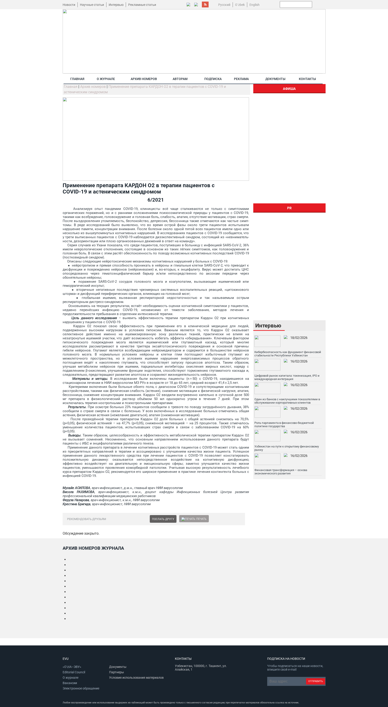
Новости (69, 5)
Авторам (180, 79)
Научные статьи (92, 5)
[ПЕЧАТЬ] (188, 518)
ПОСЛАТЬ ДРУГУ (163, 519)
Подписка (213, 79)
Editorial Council (74, 672)
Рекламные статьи (142, 5)
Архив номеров (144, 79)
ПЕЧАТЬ (201, 518)
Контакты (307, 79)
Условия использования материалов (136, 677)
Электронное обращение (81, 688)
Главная (77, 79)
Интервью (116, 5)
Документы (275, 79)
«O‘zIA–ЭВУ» (72, 667)
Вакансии (70, 683)
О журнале (106, 79)
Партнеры (116, 672)
